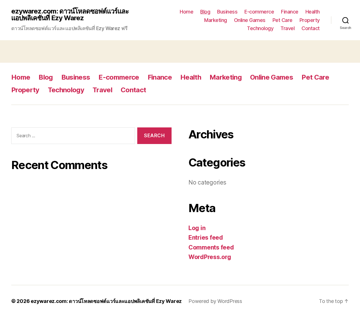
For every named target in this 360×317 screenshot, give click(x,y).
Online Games (250, 20)
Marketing (215, 20)
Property (310, 20)
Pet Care (282, 20)
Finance (289, 12)
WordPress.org (209, 256)
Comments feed (211, 247)
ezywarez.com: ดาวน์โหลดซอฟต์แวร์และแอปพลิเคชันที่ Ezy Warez (70, 14)
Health (312, 12)
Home (186, 12)
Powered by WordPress (215, 301)
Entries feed (205, 237)
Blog (205, 12)
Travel (287, 28)
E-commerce (259, 12)
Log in (196, 227)
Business (227, 12)
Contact (311, 28)
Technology (260, 28)
